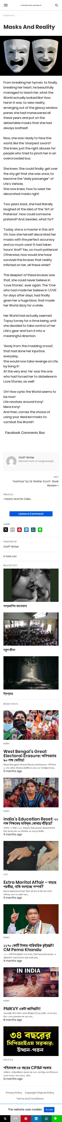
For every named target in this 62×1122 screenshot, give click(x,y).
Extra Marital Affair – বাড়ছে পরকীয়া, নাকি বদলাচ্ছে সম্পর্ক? (29, 884)
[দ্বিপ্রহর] (31, 673)
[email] (15, 1118)
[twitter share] (5, 529)
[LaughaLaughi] (31, 5)
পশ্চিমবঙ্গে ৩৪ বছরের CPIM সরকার (27, 1067)
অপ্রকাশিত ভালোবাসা (15, 606)
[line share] (40, 529)
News (6, 743)
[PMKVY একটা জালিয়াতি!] (31, 982)
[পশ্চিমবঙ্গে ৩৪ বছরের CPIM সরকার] (31, 1041)
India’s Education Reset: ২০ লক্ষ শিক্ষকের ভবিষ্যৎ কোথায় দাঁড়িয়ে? (30, 821)
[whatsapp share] (33, 529)
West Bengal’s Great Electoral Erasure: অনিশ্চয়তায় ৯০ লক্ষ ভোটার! (29, 756)
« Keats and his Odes (17, 499)
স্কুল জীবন (9, 649)
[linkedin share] (26, 529)
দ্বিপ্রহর (8, 693)
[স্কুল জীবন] (31, 629)
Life (5, 874)
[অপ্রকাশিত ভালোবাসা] (31, 585)
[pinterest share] (19, 529)
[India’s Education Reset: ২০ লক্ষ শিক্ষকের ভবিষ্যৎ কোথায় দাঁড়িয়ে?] (31, 792)
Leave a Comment (31, 514)
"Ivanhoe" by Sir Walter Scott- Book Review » (35, 483)
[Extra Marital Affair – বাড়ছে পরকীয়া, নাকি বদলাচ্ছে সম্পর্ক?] (31, 856)
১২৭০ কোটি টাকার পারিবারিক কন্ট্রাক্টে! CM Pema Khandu (28, 947)
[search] (57, 5)
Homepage (8, 15)
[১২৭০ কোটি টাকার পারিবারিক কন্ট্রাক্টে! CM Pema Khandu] (31, 919)
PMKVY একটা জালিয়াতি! (22, 1008)
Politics (8, 1060)
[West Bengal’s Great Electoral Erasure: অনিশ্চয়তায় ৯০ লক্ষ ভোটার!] (31, 725)
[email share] (12, 529)
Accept (49, 1109)
